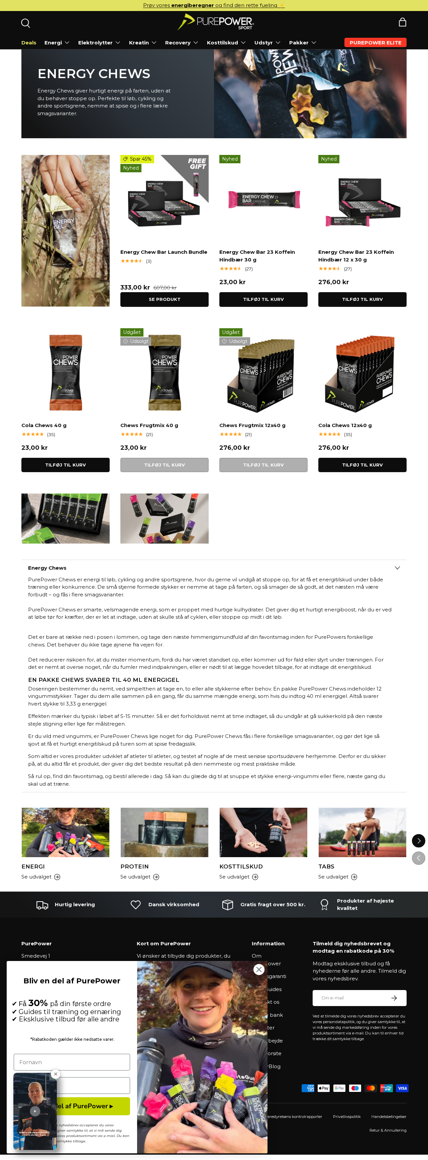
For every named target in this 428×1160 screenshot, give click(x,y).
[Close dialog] (259, 969)
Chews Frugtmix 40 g (149, 425)
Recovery (178, 42)
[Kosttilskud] (263, 832)
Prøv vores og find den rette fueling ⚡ (214, 5)
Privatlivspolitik (347, 1116)
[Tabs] (362, 832)
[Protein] (164, 832)
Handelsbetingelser (389, 1116)
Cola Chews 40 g (44, 425)
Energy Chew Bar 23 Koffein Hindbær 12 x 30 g (356, 256)
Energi (53, 42)
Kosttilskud (222, 42)
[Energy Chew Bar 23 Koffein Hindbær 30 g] (263, 199)
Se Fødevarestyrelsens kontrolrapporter (286, 1116)
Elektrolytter (95, 42)
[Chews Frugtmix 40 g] (164, 372)
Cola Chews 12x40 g (345, 425)
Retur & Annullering (388, 1130)
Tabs (326, 866)
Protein (134, 866)
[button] (402, 22)
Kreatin (139, 42)
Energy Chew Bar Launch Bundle (163, 252)
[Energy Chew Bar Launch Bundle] (164, 199)
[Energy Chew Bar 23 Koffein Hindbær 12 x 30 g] (362, 199)
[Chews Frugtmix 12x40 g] (263, 372)
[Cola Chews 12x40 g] (362, 372)
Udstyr (263, 42)
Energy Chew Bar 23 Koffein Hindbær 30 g (257, 256)
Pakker (299, 42)
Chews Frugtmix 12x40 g (252, 425)
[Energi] (65, 832)
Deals (28, 42)
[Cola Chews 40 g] (65, 372)
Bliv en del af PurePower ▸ (72, 1106)
